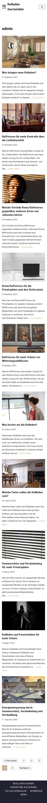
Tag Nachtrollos (16, 790)
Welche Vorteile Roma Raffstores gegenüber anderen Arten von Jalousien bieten (22, 211)
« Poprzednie (10, 760)
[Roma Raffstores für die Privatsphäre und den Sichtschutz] (23, 267)
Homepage (36, 790)
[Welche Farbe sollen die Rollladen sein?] (23, 473)
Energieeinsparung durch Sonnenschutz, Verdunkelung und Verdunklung (22, 711)
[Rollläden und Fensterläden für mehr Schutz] (23, 615)
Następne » (25, 768)
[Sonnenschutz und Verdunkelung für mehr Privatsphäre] (23, 544)
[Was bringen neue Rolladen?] (23, 52)
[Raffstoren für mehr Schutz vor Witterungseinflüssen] (23, 338)
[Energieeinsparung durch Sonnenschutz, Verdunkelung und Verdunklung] (23, 689)
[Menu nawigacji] (42, 7)
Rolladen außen (23, 783)
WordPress (25, 800)
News (23, 794)
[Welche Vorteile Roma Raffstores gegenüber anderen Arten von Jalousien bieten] (23, 188)
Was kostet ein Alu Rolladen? (19, 424)
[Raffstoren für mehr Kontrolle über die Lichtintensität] (23, 117)
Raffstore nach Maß (23, 787)
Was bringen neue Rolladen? (19, 72)
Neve (4, 800)
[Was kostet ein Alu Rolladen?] (23, 405)
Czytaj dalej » (38, 97)
